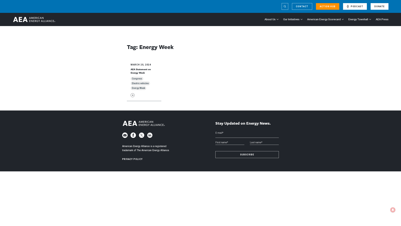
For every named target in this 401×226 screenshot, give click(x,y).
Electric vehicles (140, 83)
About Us (270, 19)
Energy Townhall (358, 19)
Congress (137, 78)
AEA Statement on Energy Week (141, 70)
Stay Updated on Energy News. (243, 123)
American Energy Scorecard (324, 19)
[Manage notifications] (392, 209)
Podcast (357, 6)
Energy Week (138, 88)
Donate (379, 6)
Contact (302, 6)
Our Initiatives (291, 19)
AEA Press (382, 19)
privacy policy (132, 159)
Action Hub (328, 6)
